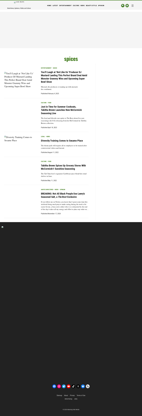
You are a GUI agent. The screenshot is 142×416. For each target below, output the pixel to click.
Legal (43, 136)
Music (55, 68)
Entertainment (46, 68)
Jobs (75, 399)
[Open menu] (132, 5)
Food (49, 103)
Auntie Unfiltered (47, 189)
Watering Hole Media (73, 409)
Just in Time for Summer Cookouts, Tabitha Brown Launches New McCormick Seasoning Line (61, 110)
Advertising (68, 399)
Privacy (72, 395)
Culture (43, 103)
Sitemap (59, 395)
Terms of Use (81, 395)
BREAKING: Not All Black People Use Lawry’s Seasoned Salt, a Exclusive (63, 195)
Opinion (62, 189)
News (48, 136)
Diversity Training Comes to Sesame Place (62, 140)
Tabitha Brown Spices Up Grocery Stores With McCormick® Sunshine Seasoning (63, 167)
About (66, 395)
